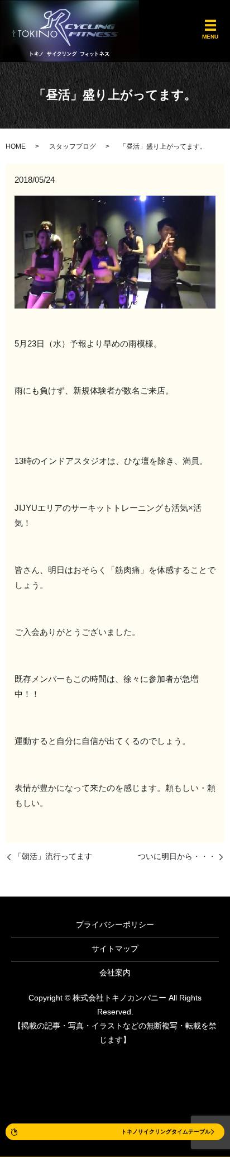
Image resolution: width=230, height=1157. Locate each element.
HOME (16, 146)
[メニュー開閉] (210, 25)
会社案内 (115, 972)
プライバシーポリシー (115, 924)
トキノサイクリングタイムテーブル (165, 1131)
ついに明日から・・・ (177, 856)
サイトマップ (115, 948)
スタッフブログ (72, 146)
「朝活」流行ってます (53, 856)
